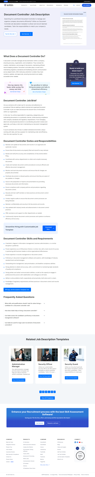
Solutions (33, 5)
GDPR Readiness (45, 474)
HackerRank (43, 444)
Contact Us (8, 456)
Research (59, 5)
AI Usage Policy (54, 474)
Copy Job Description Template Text (18, 289)
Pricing (66, 5)
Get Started (86, 5)
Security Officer (45, 364)
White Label (26, 458)
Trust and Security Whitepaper (66, 474)
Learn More (87, 1)
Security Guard (71, 364)
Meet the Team (9, 442)
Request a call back (52, 423)
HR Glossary (60, 442)
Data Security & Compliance (12, 454)
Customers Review (10, 452)
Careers (9, 461)
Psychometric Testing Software (28, 450)
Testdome (42, 456)
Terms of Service (85, 474)
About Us (42, 5)
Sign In (78, 5)
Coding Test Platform (28, 447)
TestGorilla (42, 452)
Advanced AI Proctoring (28, 456)
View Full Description (18, 380)
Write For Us (60, 459)
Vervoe (42, 447)
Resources (50, 5)
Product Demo (9, 459)
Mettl (41, 454)
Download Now (48, 228)
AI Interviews (26, 442)
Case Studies (9, 449)
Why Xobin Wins (44, 465)
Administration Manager (18, 365)
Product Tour (9, 447)
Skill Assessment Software (29, 444)
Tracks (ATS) (26, 453)
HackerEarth (43, 442)
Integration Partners (10, 444)
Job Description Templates (63, 456)
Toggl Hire (42, 461)
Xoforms (25, 465)
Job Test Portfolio (61, 454)
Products (24, 5)
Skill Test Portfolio (61, 452)
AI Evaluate (25, 463)
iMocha (42, 459)
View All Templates (47, 398)
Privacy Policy (77, 474)
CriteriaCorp (43, 449)
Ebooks (59, 449)
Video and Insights (61, 447)
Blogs (58, 444)
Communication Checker (28, 461)
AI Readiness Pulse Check (29, 468)
